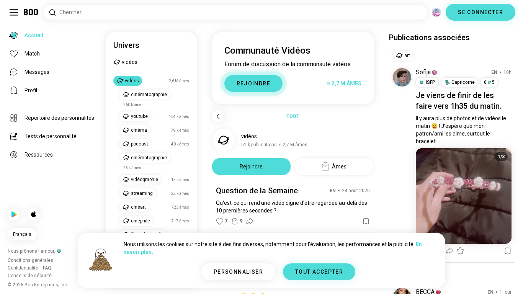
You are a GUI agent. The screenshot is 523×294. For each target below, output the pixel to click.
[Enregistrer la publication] (366, 221)
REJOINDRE (254, 83)
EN (333, 190)
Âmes (339, 166)
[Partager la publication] (249, 221)
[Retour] (218, 116)
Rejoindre (251, 166)
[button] (434, 72)
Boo (31, 12)
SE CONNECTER (480, 12)
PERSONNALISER (238, 272)
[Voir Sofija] (402, 77)
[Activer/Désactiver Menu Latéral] (13, 12)
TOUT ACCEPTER (319, 272)
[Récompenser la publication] (460, 251)
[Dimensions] (436, 12)
